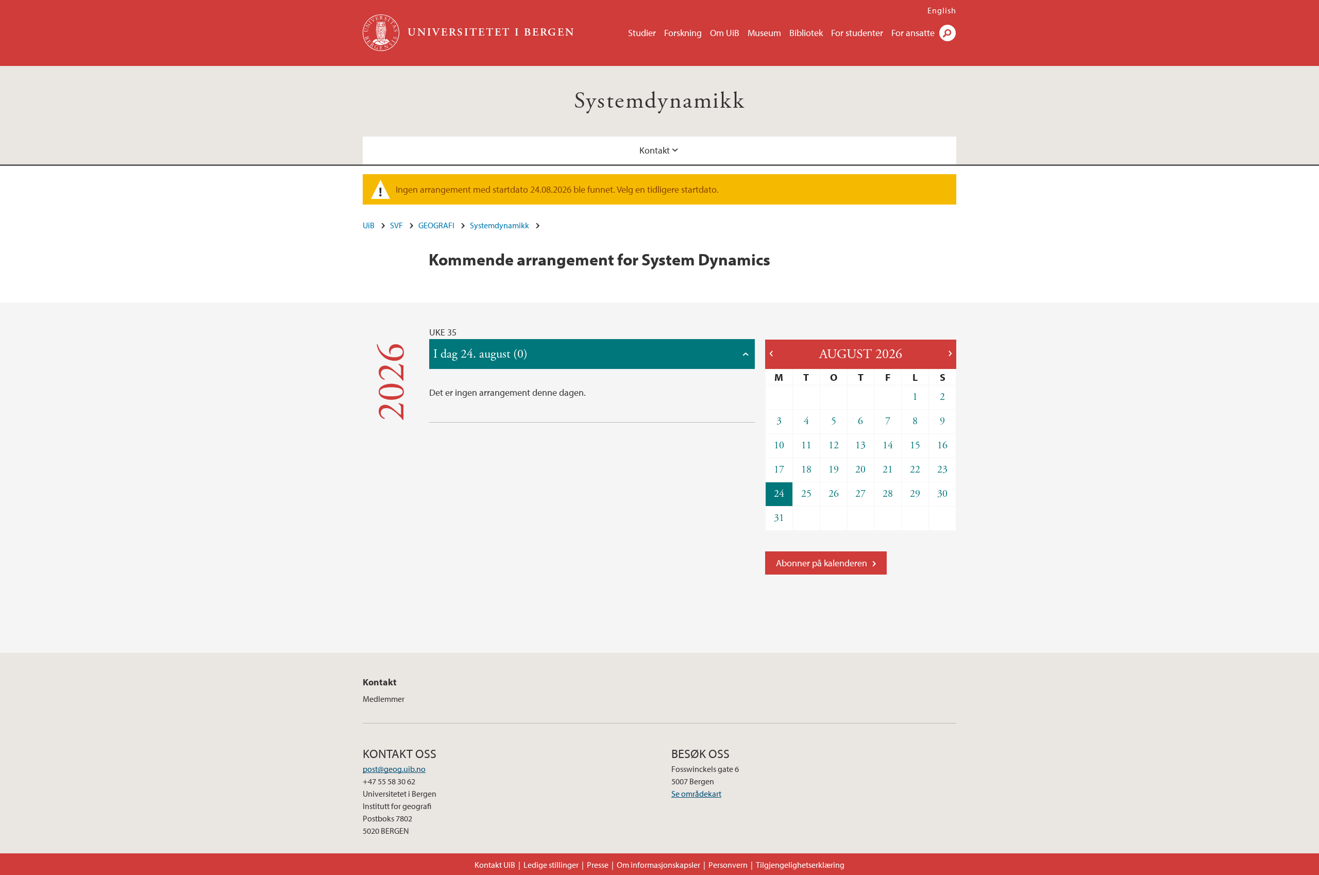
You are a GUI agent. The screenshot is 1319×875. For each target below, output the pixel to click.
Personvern (728, 865)
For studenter (857, 33)
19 (833, 469)
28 (888, 493)
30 (942, 493)
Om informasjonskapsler (658, 865)
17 (779, 469)
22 (915, 469)
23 (942, 469)
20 (860, 469)
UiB (369, 225)
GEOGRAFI (436, 225)
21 (888, 469)
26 (833, 493)
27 (860, 493)
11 (806, 445)
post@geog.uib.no (394, 769)
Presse (597, 865)
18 (806, 469)
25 (806, 493)
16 (942, 445)
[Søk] (947, 33)
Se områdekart (696, 793)
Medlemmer (383, 699)
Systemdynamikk (660, 101)
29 (915, 493)
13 (860, 445)
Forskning (683, 33)
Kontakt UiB (495, 865)
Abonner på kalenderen (821, 563)
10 (779, 445)
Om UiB (724, 33)
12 (833, 445)
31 (779, 518)
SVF (396, 225)
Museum (764, 33)
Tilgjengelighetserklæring (800, 865)
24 (779, 493)
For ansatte (913, 33)
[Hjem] (382, 32)
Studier (642, 33)
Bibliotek (806, 33)
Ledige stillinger (551, 865)
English (941, 10)
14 (888, 445)
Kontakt (654, 150)
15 (915, 445)
